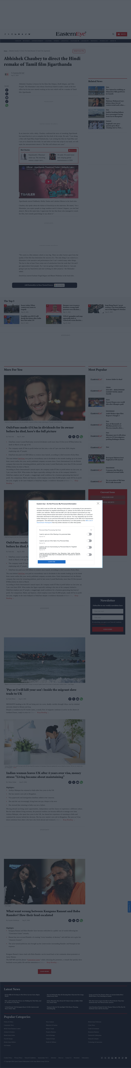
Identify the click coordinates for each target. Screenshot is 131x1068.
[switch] (89, 534)
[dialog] (65, 534)
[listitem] (65, 530)
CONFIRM (51, 561)
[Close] (99, 504)
